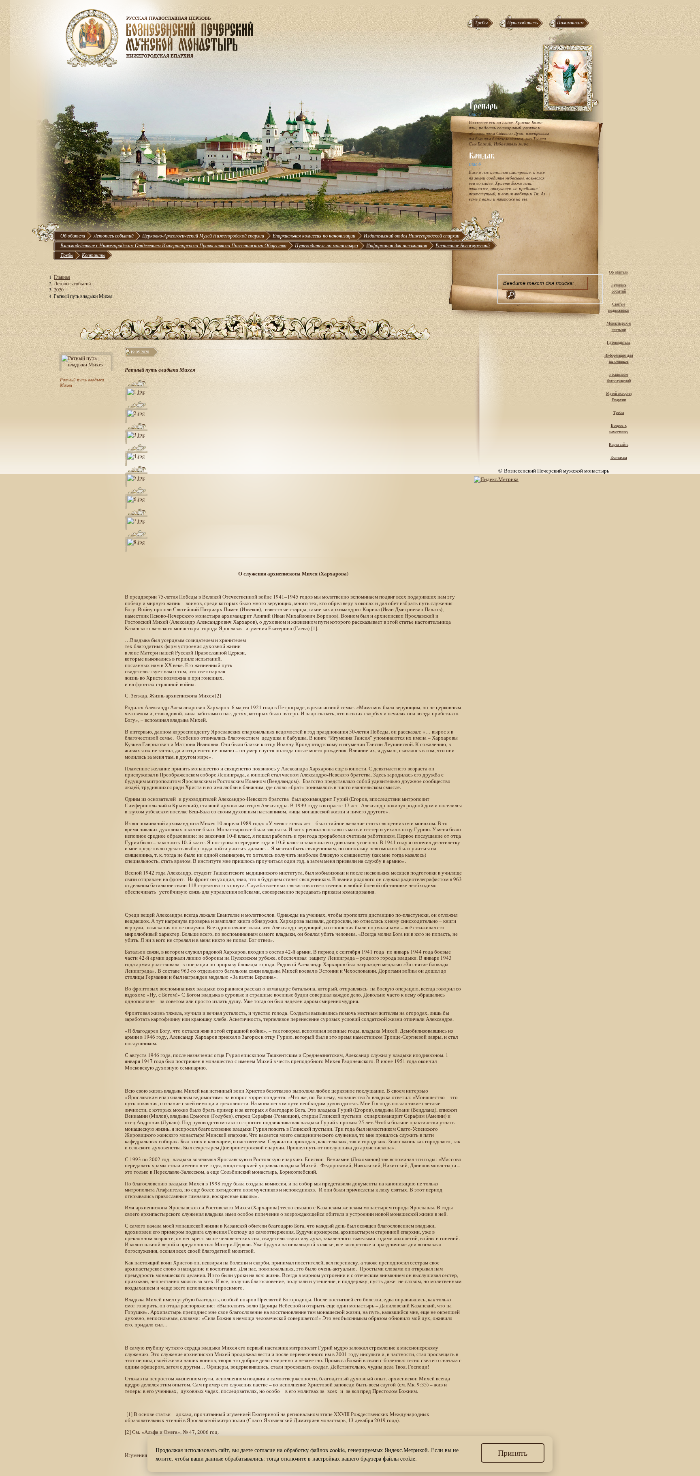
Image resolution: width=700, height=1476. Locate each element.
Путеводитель (522, 22)
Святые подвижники (618, 307)
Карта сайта (618, 444)
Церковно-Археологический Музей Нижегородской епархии (203, 235)
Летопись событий (114, 235)
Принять (512, 1452)
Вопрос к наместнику (618, 428)
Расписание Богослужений (462, 245)
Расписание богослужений (619, 377)
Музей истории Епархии (619, 396)
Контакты (93, 255)
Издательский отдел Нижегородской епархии (411, 235)
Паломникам (570, 22)
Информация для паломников (396, 245)
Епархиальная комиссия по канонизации (314, 235)
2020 (59, 289)
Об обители (72, 235)
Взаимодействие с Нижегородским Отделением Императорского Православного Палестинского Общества (173, 245)
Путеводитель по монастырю (326, 245)
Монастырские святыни (618, 326)
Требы (481, 22)
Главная (62, 277)
